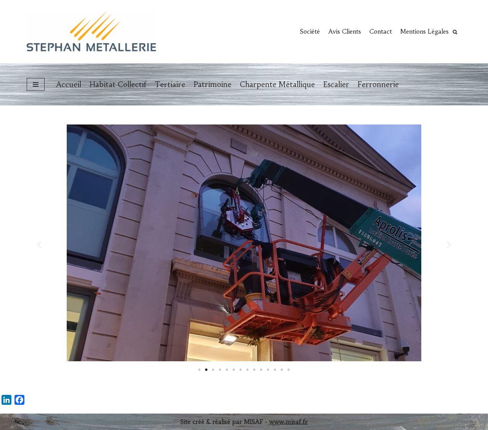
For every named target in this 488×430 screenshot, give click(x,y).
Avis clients (344, 31)
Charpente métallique (277, 84)
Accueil (68, 84)
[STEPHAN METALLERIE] (91, 31)
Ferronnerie (378, 84)
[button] (455, 31)
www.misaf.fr (288, 421)
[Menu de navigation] (36, 84)
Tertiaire (170, 84)
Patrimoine (212, 84)
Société (310, 31)
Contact (380, 31)
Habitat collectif (118, 84)
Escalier (336, 84)
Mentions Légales (424, 31)
